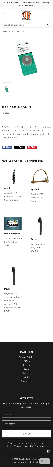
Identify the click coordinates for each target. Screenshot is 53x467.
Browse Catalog (26, 357)
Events (26, 365)
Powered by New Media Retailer (25, 462)
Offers (27, 361)
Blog (26, 369)
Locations (26, 377)
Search (11, 443)
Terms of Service (14, 446)
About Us (26, 373)
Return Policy (37, 443)
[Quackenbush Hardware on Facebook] (48, 451)
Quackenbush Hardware (29, 459)
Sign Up (26, 434)
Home (4, 32)
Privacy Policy (23, 443)
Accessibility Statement (34, 446)
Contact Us (26, 381)
